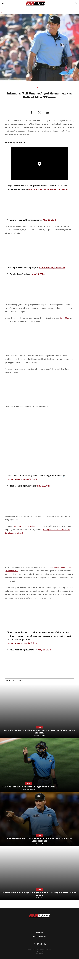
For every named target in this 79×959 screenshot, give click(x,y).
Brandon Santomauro (36, 105)
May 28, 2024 (49, 220)
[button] (2, 3)
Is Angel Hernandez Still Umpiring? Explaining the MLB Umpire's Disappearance (39, 839)
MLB (2, 12)
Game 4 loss (64, 318)
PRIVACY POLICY (39, 953)
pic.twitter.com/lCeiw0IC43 (52, 267)
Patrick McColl (40, 843)
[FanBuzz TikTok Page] (41, 943)
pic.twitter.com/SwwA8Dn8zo (22, 643)
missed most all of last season (26, 526)
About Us (39, 932)
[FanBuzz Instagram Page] (38, 943)
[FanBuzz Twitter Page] (45, 943)
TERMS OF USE (39, 951)
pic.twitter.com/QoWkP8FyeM (22, 479)
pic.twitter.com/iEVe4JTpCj (56, 189)
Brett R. (40, 897)
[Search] (76, 3)
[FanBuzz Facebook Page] (34, 943)
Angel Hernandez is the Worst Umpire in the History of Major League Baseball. (39, 731)
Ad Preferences (39, 936)
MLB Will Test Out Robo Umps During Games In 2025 (28, 786)
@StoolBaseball (35, 189)
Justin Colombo (40, 735)
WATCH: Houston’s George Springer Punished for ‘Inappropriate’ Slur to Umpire (39, 893)
